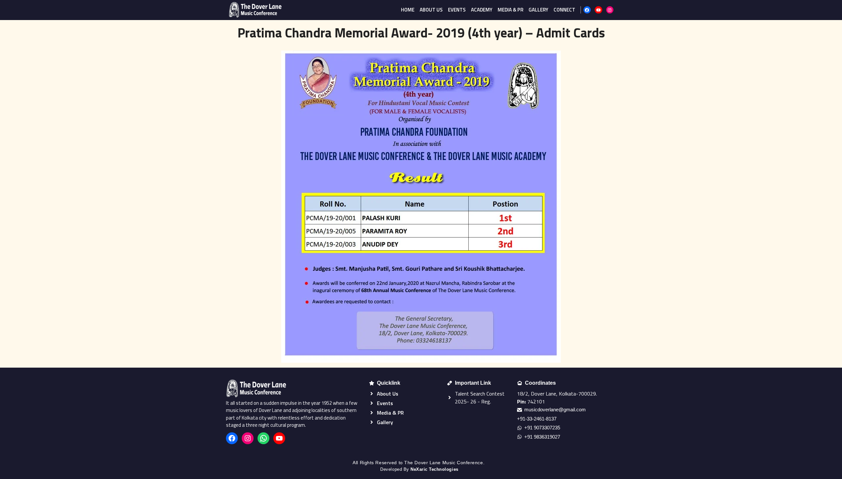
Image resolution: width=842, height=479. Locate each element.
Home (407, 9)
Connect (564, 9)
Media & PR (510, 9)
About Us (431, 9)
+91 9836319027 (542, 437)
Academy (481, 9)
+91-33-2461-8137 (537, 419)
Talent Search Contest (480, 394)
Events (457, 9)
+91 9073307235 (542, 427)
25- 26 (468, 401)
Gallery (538, 9)
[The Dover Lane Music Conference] (255, 10)
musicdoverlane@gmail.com (555, 409)
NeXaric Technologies (434, 469)
